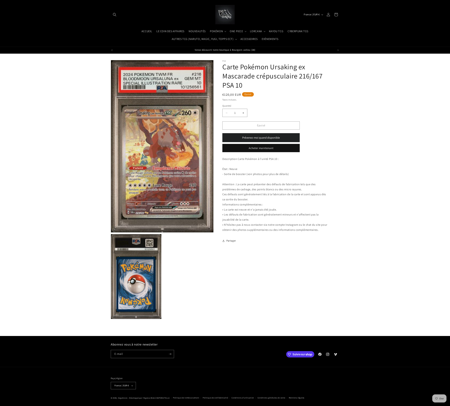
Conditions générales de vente (271, 398)
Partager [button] (231, 240)
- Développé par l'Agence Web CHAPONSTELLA (149, 398)
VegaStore (122, 398)
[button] (114, 14)
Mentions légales (296, 398)
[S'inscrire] (170, 354)
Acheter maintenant (261, 148)
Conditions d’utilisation (243, 398)
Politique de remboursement (186, 398)
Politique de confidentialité (215, 398)
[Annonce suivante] (338, 50)
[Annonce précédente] (112, 50)
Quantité (226, 105)
